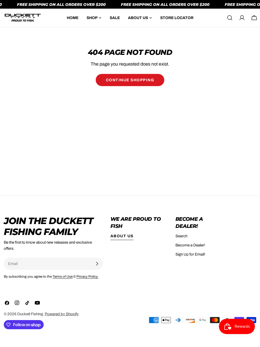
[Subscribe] (97, 263)
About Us (122, 236)
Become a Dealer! (190, 245)
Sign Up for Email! (190, 254)
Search (181, 236)
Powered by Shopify (62, 314)
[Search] (230, 18)
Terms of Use (63, 276)
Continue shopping (130, 80)
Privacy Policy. (87, 276)
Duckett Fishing (30, 314)
